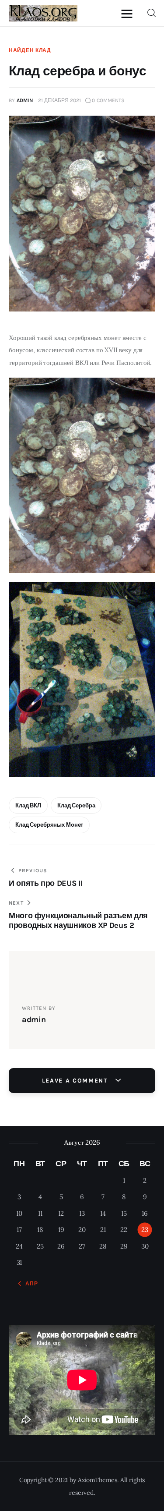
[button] (129, 13)
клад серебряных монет (49, 824)
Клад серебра (76, 805)
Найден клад (30, 50)
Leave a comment (76, 1080)
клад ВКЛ (28, 805)
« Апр (29, 1284)
